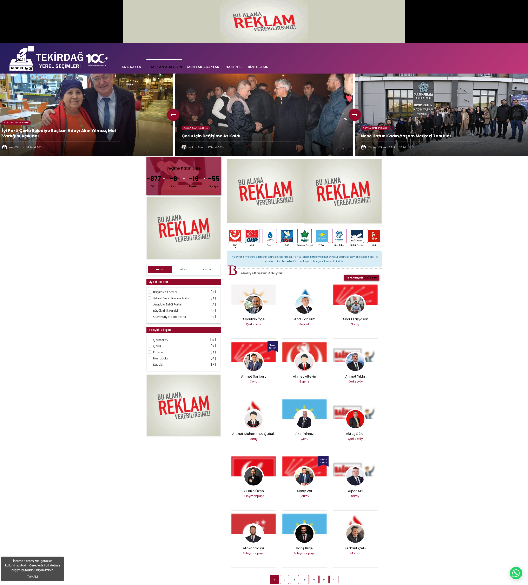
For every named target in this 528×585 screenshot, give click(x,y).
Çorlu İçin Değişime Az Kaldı (211, 136)
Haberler (234, 66)
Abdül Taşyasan (355, 319)
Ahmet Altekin (304, 376)
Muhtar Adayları (203, 66)
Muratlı (355, 553)
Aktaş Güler (355, 434)
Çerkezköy (160, 340)
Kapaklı (158, 365)
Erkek (183, 269)
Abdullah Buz (304, 319)
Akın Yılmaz (16, 147)
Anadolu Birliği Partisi (167, 304)
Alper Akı (355, 491)
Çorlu (157, 346)
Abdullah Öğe (254, 319)
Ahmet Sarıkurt (253, 376)
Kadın (207, 269)
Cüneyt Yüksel (377, 147)
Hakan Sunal (197, 147)
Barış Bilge (304, 548)
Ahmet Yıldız (355, 376)
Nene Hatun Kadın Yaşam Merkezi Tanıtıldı (406, 136)
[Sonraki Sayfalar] (333, 579)
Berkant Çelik (355, 548)
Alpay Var (304, 491)
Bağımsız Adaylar (165, 292)
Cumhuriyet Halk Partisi (169, 317)
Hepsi (159, 269)
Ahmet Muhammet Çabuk (253, 434)
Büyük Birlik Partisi (165, 311)
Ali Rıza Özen (253, 491)
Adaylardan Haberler (16, 122)
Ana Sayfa (131, 66)
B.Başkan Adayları (164, 66)
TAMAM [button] (32, 576)
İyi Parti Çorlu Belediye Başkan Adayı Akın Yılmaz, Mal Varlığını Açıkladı (59, 133)
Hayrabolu (160, 358)
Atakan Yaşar (253, 548)
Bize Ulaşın (258, 66)
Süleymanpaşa (253, 496)
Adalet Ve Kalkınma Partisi (171, 298)
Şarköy (304, 496)
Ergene (158, 352)
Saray (355, 324)
